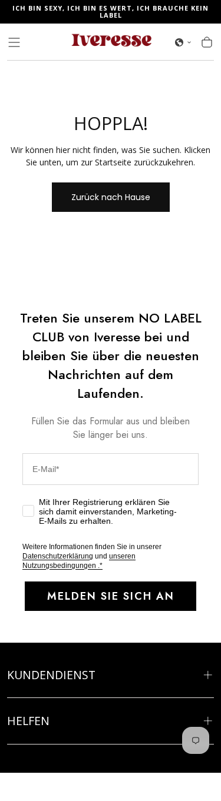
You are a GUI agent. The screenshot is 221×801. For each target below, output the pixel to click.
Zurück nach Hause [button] (110, 197)
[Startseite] (111, 42)
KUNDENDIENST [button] (51, 675)
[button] (14, 42)
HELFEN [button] (28, 721)
